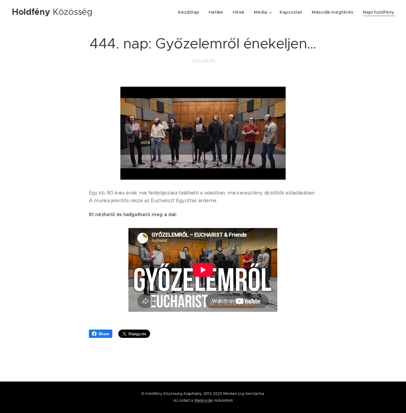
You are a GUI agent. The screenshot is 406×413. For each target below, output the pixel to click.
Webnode (203, 400)
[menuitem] (190, 12)
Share (103, 333)
